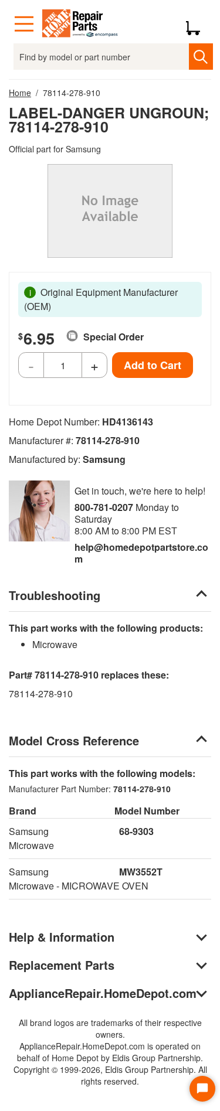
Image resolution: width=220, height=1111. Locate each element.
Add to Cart (152, 365)
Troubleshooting (54, 595)
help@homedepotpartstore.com (141, 552)
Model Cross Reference (74, 740)
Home (20, 92)
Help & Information (61, 936)
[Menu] (24, 24)
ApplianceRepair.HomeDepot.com (103, 992)
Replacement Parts (61, 964)
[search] (201, 56)
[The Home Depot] (80, 24)
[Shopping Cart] (197, 24)
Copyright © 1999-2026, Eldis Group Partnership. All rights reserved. (110, 1075)
